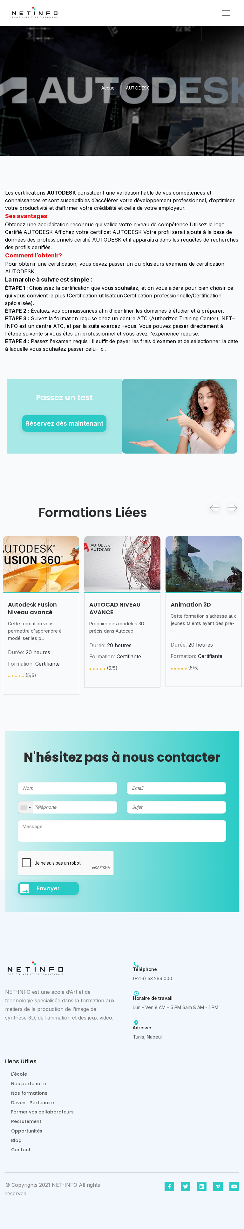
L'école (19, 1074)
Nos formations (29, 1093)
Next (232, 507)
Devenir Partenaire (32, 1102)
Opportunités (26, 1131)
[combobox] (25, 807)
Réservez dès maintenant (64, 423)
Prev (215, 507)
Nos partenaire (28, 1083)
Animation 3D (191, 604)
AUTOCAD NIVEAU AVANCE (114, 608)
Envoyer (48, 888)
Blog (16, 1140)
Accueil (109, 87)
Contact (20, 1149)
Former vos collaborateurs (42, 1112)
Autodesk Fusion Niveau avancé (32, 608)
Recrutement (26, 1121)
